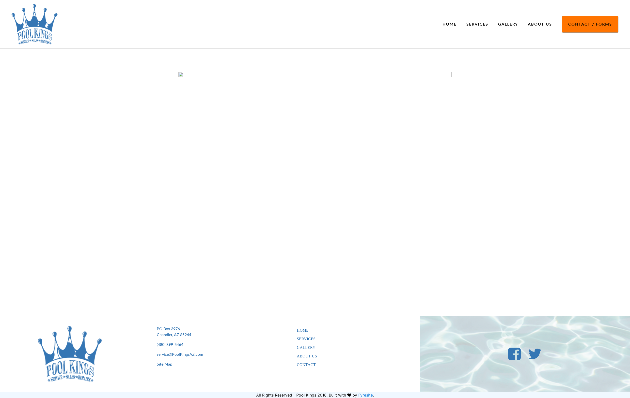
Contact (306, 365)
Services (477, 24)
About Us (540, 24)
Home (449, 24)
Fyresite (365, 395)
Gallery (508, 24)
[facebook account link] (514, 357)
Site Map (164, 364)
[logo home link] (35, 24)
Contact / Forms (590, 24)
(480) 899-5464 (170, 345)
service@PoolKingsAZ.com (180, 354)
